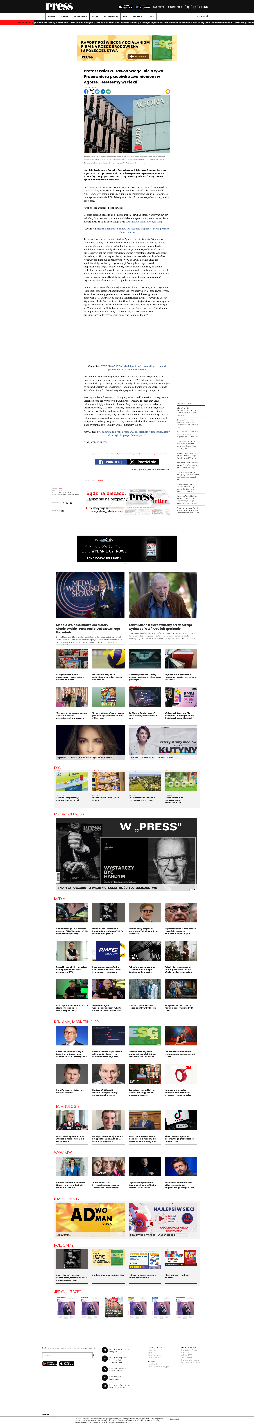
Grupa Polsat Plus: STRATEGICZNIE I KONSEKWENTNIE (174, 800)
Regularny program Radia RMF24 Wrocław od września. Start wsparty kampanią (107, 969)
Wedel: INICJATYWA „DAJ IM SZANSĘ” (106, 799)
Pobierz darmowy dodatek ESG (108, 1275)
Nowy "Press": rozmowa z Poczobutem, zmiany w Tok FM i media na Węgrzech (108, 931)
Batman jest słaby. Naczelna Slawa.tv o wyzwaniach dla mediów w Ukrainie (70, 1185)
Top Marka (186, 1357)
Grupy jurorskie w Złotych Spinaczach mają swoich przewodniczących (142, 1092)
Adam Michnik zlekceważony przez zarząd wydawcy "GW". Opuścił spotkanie (188, 411)
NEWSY (51, 16)
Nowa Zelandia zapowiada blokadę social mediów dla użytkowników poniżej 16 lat (143, 1139)
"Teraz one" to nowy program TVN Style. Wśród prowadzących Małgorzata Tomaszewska (71, 717)
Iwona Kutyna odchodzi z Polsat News (151, 757)
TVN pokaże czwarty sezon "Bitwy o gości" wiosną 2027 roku (179, 1008)
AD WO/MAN (64, 1234)
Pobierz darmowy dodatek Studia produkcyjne (142, 1276)
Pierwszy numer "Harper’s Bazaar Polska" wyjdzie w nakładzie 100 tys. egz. (187, 465)
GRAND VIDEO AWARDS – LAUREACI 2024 (152, 1234)
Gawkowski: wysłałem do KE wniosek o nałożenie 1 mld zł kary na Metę (70, 1139)
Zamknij (174, 1419)
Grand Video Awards (191, 1362)
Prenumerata (154, 1357)
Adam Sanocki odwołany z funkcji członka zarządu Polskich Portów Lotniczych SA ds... (71, 1055)
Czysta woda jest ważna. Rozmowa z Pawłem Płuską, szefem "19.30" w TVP (142, 1185)
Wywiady (63, 1152)
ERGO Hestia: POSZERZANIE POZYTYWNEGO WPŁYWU (142, 799)
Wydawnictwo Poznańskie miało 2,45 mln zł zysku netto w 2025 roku (181, 677)
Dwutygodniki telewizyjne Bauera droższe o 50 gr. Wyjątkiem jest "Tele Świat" (187, 455)
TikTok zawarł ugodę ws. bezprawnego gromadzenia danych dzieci (179, 1139)
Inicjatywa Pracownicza (158, 454)
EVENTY (64, 16)
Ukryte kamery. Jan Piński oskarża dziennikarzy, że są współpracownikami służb (188, 510)
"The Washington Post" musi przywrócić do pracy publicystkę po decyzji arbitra (188, 476)
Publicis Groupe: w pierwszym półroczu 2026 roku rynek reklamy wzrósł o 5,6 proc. (107, 1054)
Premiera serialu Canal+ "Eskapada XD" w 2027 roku (143, 1006)
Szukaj (201, 16)
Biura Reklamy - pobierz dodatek (177, 1276)
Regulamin (153, 1364)
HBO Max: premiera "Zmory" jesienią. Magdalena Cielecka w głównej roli (145, 677)
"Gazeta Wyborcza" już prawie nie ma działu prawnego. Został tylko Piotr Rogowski (186, 445)
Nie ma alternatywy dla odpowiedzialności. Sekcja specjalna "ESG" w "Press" (142, 1054)
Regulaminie (122, 1422)
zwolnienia (144, 454)
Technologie (66, 1106)
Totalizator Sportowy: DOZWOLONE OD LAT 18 (67, 799)
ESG (125, 16)
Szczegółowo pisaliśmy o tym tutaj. (144, 221)
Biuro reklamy (154, 1355)
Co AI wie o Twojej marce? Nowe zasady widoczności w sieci (143, 715)
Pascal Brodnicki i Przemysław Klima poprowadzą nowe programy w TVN (71, 969)
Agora (90, 454)
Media (59, 898)
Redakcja (152, 1350)
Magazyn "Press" (189, 1350)
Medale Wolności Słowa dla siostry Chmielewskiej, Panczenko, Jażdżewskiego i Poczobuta (89, 628)
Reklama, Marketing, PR (76, 1021)
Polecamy (64, 1245)
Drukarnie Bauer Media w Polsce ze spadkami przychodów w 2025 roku (187, 434)
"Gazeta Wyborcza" (117, 454)
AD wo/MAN (186, 1355)
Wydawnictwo (104, 454)
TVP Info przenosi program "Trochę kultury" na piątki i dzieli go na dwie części (142, 969)
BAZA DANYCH (111, 16)
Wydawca (152, 1352)
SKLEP (95, 16)
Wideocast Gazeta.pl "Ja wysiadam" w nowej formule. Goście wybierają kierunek (179, 715)
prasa (95, 454)
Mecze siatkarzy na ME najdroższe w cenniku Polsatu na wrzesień (107, 677)
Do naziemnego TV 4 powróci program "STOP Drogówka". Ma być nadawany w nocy (72, 931)
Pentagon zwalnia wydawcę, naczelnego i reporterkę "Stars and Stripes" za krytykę (186, 487)
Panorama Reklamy (191, 1360)
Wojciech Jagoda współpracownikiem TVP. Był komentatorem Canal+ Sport (107, 1008)
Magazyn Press (69, 814)
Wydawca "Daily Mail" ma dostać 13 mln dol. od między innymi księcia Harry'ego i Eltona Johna (187, 499)
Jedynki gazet (67, 1291)
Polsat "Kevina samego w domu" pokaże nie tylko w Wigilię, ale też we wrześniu (178, 969)
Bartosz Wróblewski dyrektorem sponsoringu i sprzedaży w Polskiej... (105, 1092)
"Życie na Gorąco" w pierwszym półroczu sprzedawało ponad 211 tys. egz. (188, 423)
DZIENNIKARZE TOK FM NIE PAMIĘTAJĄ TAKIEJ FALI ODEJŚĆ (100, 888)
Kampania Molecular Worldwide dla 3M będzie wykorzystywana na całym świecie (178, 1094)
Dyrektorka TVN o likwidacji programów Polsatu (84, 757)
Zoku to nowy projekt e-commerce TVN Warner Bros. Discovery (144, 931)
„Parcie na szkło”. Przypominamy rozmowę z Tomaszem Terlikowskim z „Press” (105, 1186)
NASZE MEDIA (80, 16)
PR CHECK (137, 16)
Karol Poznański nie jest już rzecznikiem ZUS (70, 1091)
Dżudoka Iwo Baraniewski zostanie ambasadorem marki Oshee (180, 1054)
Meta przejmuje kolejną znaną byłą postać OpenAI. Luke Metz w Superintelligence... (108, 1139)
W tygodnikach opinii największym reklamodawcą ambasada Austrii (70, 677)
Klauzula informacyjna (158, 1366)
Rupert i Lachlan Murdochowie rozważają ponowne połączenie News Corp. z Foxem (180, 932)
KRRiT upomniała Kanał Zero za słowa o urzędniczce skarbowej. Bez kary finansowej (72, 1009)
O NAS (151, 16)
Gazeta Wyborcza (132, 454)
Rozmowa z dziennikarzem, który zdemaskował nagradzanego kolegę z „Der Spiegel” (179, 1186)
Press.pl (185, 1352)
